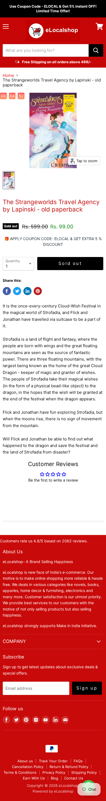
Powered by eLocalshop (53, 791)
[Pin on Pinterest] (38, 291)
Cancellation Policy (27, 766)
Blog (54, 778)
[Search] (96, 50)
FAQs (78, 761)
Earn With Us (34, 778)
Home (8, 75)
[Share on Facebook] (7, 291)
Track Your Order (53, 761)
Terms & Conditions (20, 772)
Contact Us (73, 778)
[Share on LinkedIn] (27, 291)
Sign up (87, 688)
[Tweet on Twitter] (17, 291)
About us (25, 761)
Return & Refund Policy (68, 766)
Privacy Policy (53, 772)
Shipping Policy (84, 772)
